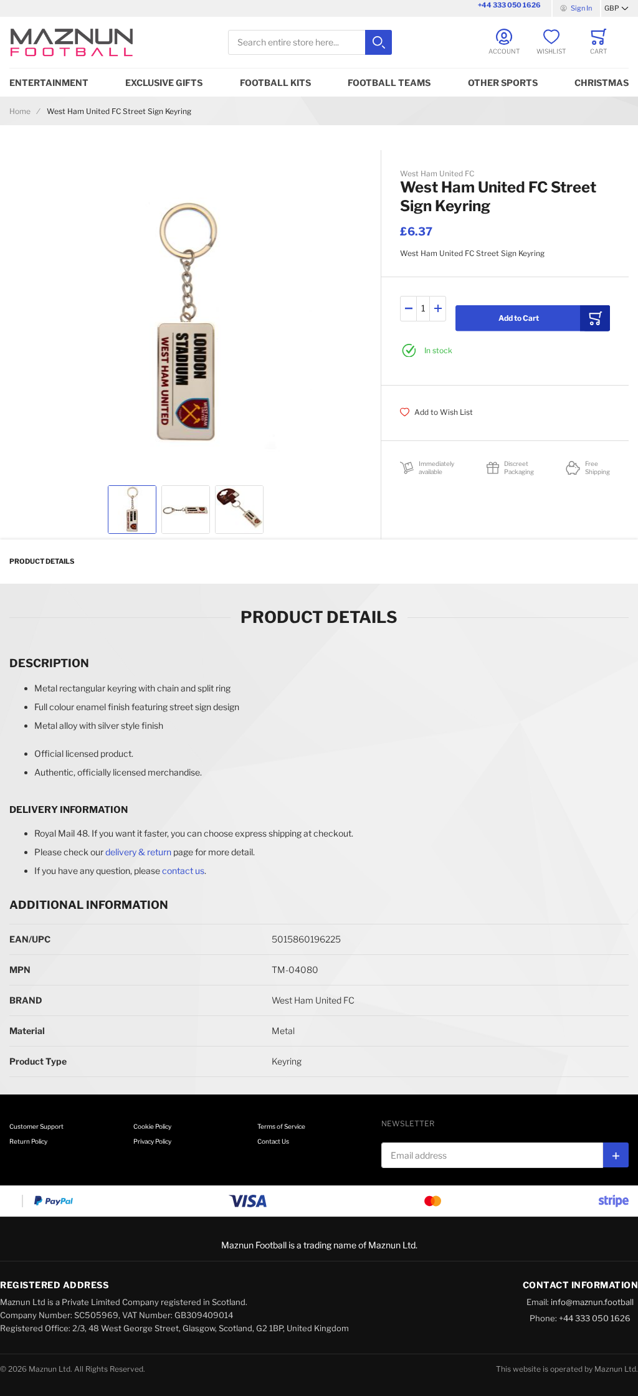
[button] (616, 9)
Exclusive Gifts (163, 82)
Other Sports (503, 82)
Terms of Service (281, 1126)
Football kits (275, 82)
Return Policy (28, 1141)
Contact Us (273, 1141)
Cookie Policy (152, 1126)
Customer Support (36, 1126)
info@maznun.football (592, 1302)
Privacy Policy (152, 1141)
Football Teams (389, 82)
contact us (183, 870)
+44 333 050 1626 (509, 5)
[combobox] (310, 42)
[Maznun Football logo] (71, 42)
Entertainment (48, 82)
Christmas (601, 82)
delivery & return (138, 852)
